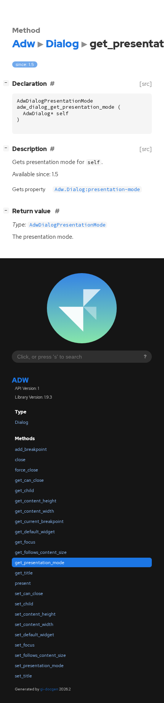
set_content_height (35, 614)
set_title (23, 676)
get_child (24, 490)
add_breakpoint (31, 449)
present (23, 583)
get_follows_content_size (41, 552)
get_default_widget (35, 532)
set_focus (24, 645)
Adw (20, 380)
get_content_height (35, 501)
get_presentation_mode (39, 563)
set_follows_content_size (40, 655)
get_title (24, 573)
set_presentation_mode (39, 666)
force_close (26, 470)
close (20, 460)
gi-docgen (49, 689)
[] (7, 83)
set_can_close (29, 593)
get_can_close (29, 480)
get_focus (25, 542)
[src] (146, 84)
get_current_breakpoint (39, 521)
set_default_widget (34, 635)
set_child (24, 604)
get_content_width (34, 511)
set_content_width (34, 624)
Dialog (21, 422)
